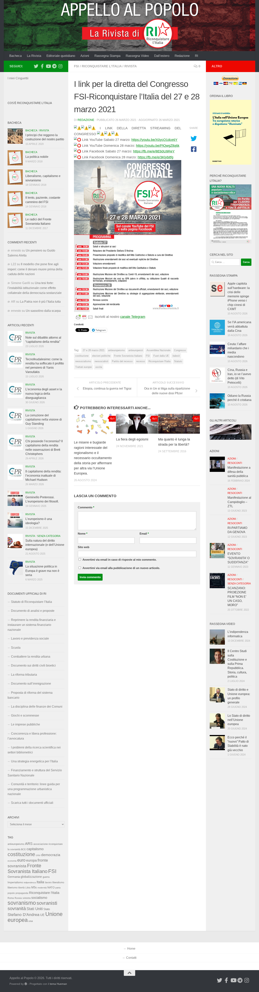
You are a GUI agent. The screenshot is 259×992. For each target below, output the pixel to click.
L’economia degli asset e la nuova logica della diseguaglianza (43, 393)
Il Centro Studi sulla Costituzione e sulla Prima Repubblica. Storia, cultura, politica (237, 663)
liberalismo (58, 882)
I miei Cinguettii (18, 78)
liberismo (12, 887)
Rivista (130, 66)
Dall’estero (161, 56)
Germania (14, 876)
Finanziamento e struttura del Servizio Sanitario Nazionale (35, 773)
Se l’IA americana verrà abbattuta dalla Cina (239, 326)
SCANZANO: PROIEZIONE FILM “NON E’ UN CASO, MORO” (237, 596)
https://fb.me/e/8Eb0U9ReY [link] (154, 151)
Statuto (178, 361)
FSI (76, 66)
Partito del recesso (122, 361)
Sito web (83, 547)
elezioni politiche (101, 355)
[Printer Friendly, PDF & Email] (84, 316)
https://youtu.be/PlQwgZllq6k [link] (157, 146)
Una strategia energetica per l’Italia (34, 761)
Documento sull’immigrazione (31, 683)
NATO (51, 887)
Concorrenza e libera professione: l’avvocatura (32, 736)
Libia (28, 887)
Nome (82, 533)
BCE (23, 849)
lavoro (48, 882)
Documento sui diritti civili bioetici (33, 665)
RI (196, 56)
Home (131, 948)
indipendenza (30, 882)
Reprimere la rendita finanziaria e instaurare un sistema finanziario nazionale (32, 624)
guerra (46, 877)
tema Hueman (58, 983)
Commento (86, 507)
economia (12, 861)
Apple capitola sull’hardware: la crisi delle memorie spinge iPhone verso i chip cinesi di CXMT (239, 296)
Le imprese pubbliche (25, 724)
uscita (98, 367)
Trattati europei (83, 367)
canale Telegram (132, 317)
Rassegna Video (137, 56)
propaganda (22, 893)
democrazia (50, 855)
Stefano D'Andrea (23, 914)
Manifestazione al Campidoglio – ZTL (239, 502)
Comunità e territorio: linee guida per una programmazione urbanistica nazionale (34, 789)
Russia (18, 898)
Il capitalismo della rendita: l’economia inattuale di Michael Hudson (43, 476)
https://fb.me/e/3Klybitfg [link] (155, 157)
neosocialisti (101, 361)
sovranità (17, 908)
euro (21, 860)
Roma (11, 898)
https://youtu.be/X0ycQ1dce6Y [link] (154, 140)
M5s (34, 887)
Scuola (15, 647)
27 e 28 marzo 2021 (93, 350)
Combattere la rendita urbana (30, 656)
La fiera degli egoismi (132, 439)
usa (30, 920)
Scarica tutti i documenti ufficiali (32, 802)
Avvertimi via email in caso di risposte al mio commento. (119, 559)
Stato (46, 909)
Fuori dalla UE (161, 355)
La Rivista (34, 56)
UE (42, 915)
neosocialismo (83, 361)
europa (31, 860)
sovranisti (47, 903)
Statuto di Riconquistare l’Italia (31, 601)
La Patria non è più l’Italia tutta (40, 301)
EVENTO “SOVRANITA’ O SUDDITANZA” (239, 558)
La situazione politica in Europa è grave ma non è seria (42, 571)
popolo (11, 893)
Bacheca (15, 56)
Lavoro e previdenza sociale (30, 638)
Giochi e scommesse (25, 715)
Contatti (131, 957)
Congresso (180, 350)
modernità (42, 887)
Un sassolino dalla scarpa (43, 310)
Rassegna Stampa (107, 56)
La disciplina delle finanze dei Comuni (36, 706)
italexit (176, 355)
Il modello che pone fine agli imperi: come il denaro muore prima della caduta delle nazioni (35, 269)
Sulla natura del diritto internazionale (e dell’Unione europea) (44, 545)
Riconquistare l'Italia (102, 66)
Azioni (84, 56)
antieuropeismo (116, 350)
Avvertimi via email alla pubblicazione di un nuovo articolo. (121, 568)
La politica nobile (36, 156)
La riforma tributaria (24, 674)
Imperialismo (15, 882)
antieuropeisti (135, 350)
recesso (140, 361)
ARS (29, 843)
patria (57, 887)
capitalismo (35, 849)
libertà (21, 887)
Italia (40, 882)
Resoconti (235, 463)
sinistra (27, 898)
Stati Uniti (35, 909)
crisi (38, 855)
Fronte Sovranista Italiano (128, 355)
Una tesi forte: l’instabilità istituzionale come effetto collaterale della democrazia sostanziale (35, 287)
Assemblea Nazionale (158, 350)
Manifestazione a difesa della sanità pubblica (239, 472)
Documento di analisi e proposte (32, 610)
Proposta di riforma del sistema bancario (30, 695)
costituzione (82, 355)
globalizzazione (31, 876)
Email (144, 533)
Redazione (182, 56)
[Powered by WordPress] (25, 983)
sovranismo (22, 903)
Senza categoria (48, 536)
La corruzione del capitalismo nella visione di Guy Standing (43, 419)
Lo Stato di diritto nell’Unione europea (239, 720)
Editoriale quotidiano (60, 56)
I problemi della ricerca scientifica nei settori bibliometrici (34, 750)
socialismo (39, 898)
